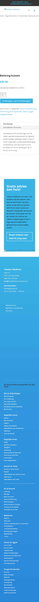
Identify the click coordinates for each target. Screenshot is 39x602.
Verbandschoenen (9, 587)
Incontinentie (8, 458)
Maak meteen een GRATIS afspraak (18, 236)
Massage (6, 494)
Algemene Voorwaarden (14, 308)
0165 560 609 (12, 278)
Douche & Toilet (11, 466)
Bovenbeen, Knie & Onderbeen (13, 406)
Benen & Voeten (9, 496)
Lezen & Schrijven (9, 433)
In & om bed (7, 545)
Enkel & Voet (8, 409)
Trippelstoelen (8, 550)
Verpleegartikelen (9, 580)
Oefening (7, 491)
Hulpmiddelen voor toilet (11, 479)
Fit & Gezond (9, 489)
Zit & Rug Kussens (16, 112)
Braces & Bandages (12, 393)
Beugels (6, 471)
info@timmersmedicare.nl (18, 281)
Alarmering (7, 450)
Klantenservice (11, 305)
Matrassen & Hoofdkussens (12, 555)
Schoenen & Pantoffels (11, 455)
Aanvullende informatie (12, 127)
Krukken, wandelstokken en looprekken (16, 523)
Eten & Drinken (8, 420)
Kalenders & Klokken (10, 445)
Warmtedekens (8, 558)
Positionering (22, 16)
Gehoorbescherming (10, 499)
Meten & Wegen (9, 502)
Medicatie (7, 577)
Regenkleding (8, 534)
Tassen (6, 536)
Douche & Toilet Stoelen (11, 469)
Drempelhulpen (8, 526)
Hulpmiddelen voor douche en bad (14, 474)
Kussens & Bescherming (28, 109)
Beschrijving (7, 124)
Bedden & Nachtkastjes (11, 553)
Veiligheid (7, 447)
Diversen (6, 572)
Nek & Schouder (9, 396)
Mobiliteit (8, 515)
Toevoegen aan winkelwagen (16, 100)
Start (1, 16)
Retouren (9, 311)
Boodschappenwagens (11, 531)
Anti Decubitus (8, 585)
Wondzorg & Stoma (10, 593)
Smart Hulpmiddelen (10, 460)
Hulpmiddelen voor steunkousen (14, 428)
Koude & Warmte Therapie (12, 504)
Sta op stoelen (8, 548)
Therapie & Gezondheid (11, 507)
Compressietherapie (10, 590)
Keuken (6, 418)
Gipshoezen (7, 477)
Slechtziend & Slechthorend (12, 452)
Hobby (6, 442)
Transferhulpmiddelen (11, 529)
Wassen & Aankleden (10, 426)
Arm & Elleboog (9, 399)
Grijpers (6, 423)
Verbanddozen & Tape (11, 509)
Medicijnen (7, 431)
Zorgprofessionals (11, 16)
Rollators (7, 518)
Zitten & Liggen (28, 112)
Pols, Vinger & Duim (10, 401)
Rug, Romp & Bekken (10, 404)
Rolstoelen (7, 521)
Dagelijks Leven (10, 415)
